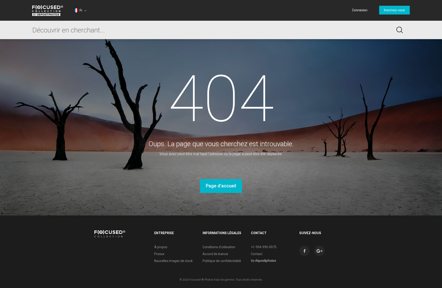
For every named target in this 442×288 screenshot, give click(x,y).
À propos (160, 247)
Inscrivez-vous (394, 10)
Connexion (359, 10)
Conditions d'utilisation (219, 247)
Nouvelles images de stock (173, 261)
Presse (159, 254)
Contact (256, 254)
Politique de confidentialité (222, 261)
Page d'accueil (221, 186)
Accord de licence (215, 254)
